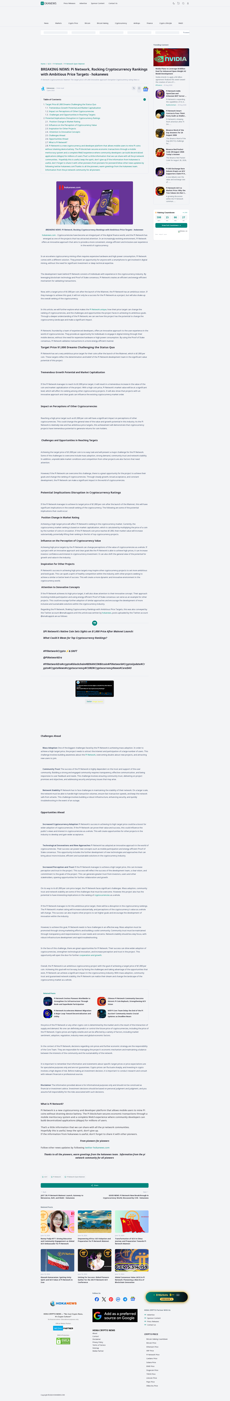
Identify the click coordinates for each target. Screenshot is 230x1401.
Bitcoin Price (151, 1343)
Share (96, 1185)
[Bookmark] (139, 88)
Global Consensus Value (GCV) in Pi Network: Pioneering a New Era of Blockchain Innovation (130, 1279)
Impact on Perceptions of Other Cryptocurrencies (71, 111)
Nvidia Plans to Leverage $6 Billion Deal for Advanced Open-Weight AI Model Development (171, 71)
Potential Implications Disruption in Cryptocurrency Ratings (72, 118)
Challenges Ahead (57, 135)
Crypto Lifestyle (165, 23)
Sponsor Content (97, 3)
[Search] (183, 3)
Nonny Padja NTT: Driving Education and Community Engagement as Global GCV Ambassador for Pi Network (57, 1241)
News (46, 23)
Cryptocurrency (121, 23)
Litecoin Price (151, 1378)
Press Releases (69, 3)
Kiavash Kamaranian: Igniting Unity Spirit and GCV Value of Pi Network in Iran (57, 1279)
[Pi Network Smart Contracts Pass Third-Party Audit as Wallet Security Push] (160, 118)
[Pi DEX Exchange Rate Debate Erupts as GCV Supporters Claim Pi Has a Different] (160, 176)
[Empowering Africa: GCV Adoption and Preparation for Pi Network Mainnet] (94, 1232)
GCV (45, 1177)
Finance (150, 23)
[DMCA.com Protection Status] (63, 1344)
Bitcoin (87, 23)
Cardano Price (151, 1358)
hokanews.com (49, 235)
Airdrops (137, 23)
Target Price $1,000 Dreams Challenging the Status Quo (70, 104)
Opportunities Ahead (58, 138)
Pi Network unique (98, 309)
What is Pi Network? (58, 142)
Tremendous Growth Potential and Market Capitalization (75, 107)
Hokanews (48, 3)
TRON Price (150, 1374)
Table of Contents (52, 99)
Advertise (83, 3)
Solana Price (151, 1362)
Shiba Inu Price (152, 1386)
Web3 (180, 23)
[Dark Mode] (173, 3)
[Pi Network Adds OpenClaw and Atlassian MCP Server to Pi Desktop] (160, 98)
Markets (58, 23)
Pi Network (90, 754)
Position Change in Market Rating (64, 121)
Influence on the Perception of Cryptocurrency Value (73, 125)
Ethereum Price (152, 1347)
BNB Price (150, 1366)
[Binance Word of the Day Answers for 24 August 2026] (160, 137)
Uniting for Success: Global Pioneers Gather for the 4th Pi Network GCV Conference (93, 1279)
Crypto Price (73, 23)
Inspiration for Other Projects (62, 128)
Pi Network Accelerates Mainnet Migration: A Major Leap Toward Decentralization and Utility (73, 1013)
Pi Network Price (152, 1354)
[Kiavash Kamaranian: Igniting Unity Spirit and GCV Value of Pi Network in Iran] (57, 1271)
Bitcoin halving (102, 23)
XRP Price (150, 1351)
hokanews (106, 612)
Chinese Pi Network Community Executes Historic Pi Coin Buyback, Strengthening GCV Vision (127, 1001)
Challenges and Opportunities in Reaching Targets (72, 114)
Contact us (151, 1325)
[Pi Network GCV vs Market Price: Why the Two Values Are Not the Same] (160, 195)
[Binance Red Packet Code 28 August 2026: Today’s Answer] (160, 156)
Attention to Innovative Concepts (64, 131)
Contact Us (113, 3)
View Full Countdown (171, 225)
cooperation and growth (90, 955)
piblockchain (171, 105)
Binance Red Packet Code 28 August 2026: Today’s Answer (175, 152)
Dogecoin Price (152, 1370)
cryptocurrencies (102, 895)
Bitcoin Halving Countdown (157, 1339)
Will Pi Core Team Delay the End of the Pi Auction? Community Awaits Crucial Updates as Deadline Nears (125, 1013)
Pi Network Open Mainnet (76, 1177)
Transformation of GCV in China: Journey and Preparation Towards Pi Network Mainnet (130, 1241)
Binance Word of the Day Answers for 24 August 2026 (175, 132)
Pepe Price (150, 1382)
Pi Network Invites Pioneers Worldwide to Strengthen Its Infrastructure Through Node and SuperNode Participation (72, 1001)
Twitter (89, 701)
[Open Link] (188, 3)
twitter (88, 1147)
